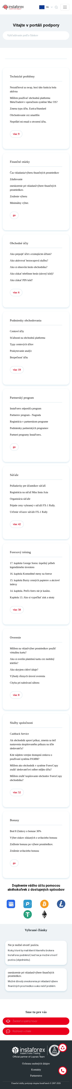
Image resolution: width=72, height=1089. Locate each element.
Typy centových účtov (21, 344)
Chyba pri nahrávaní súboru (24, 682)
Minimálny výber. (19, 203)
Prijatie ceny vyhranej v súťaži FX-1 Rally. (32, 505)
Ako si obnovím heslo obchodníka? (28, 267)
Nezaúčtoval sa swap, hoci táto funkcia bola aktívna (33, 89)
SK (47, 7)
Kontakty (36, 1069)
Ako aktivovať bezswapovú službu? (29, 260)
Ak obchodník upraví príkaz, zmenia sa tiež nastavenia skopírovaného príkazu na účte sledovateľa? (33, 744)
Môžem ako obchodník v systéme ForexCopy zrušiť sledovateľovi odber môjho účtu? (34, 767)
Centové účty (17, 331)
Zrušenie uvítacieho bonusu (24, 850)
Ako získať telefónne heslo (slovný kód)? (32, 273)
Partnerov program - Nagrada (25, 415)
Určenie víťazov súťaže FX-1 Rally (29, 511)
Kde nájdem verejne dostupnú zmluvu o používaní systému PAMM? (31, 756)
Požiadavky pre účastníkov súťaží (28, 485)
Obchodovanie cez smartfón (25, 115)
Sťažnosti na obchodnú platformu (27, 337)
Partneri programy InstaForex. (26, 434)
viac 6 (16, 292)
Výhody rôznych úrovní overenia (27, 676)
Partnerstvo (36, 1075)
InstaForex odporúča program (25, 408)
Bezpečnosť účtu (19, 357)
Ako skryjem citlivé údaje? (24, 669)
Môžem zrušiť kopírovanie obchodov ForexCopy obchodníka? (36, 778)
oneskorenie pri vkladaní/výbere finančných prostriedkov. (33, 187)
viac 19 (17, 369)
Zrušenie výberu (18, 196)
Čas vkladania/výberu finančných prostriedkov (34, 172)
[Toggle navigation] (64, 7)
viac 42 (17, 524)
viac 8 (16, 695)
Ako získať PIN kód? (21, 280)
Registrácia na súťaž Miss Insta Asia (29, 492)
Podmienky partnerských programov (29, 428)
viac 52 (17, 792)
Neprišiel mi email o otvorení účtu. (28, 121)
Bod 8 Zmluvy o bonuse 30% (25, 831)
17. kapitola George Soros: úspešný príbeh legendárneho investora (32, 565)
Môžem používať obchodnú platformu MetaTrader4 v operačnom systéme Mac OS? (34, 100)
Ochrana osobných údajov (36, 1063)
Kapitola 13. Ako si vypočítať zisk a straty (32, 597)
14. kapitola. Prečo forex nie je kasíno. (30, 590)
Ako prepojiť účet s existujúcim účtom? (31, 254)
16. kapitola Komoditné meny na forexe (31, 573)
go (14, 215)
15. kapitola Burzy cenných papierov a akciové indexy (35, 582)
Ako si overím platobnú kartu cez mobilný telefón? (32, 661)
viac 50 (17, 609)
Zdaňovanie (16, 179)
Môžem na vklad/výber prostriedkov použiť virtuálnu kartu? (33, 650)
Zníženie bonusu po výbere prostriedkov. (31, 844)
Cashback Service (19, 733)
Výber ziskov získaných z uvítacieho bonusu (33, 837)
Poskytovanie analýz (21, 350)
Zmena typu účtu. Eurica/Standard (28, 108)
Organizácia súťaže (20, 498)
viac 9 (16, 133)
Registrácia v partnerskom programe (29, 421)
